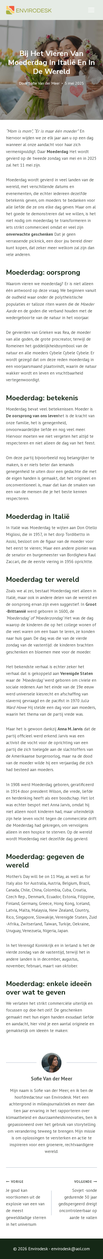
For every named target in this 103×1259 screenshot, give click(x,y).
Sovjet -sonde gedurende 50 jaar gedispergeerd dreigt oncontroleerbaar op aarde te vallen (77, 1199)
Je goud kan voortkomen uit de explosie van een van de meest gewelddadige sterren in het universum (26, 1203)
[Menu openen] (91, 10)
